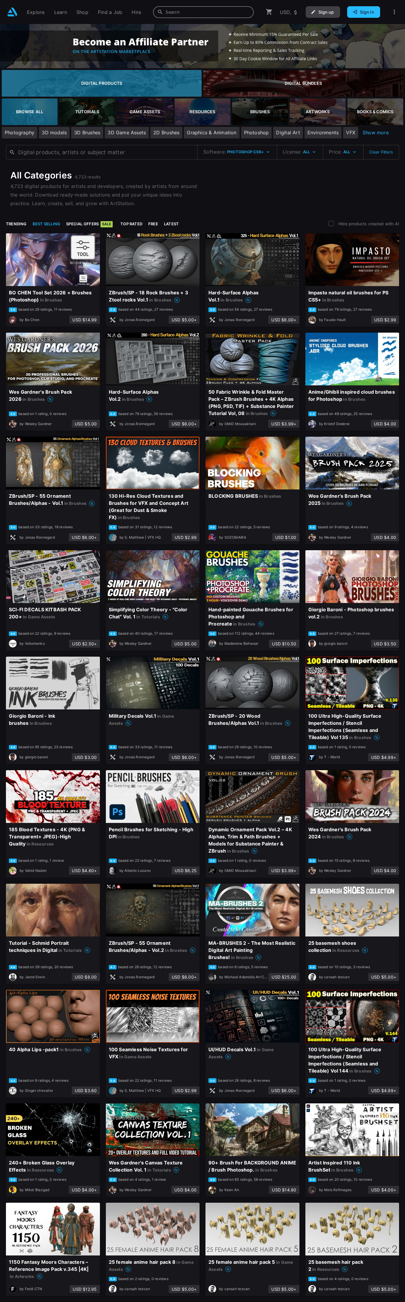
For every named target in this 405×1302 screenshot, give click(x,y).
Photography (19, 132)
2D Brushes (166, 132)
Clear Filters (381, 151)
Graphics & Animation (211, 132)
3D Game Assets (127, 132)
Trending (16, 223)
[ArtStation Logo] (12, 12)
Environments (323, 132)
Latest (171, 223)
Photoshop (256, 132)
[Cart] (269, 12)
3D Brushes (87, 132)
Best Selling (46, 223)
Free (153, 223)
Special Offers (88, 223)
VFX (350, 132)
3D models (54, 132)
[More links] (394, 12)
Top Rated (131, 223)
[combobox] (203, 12)
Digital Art (288, 132)
